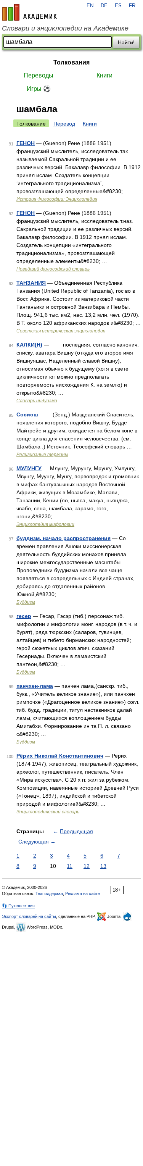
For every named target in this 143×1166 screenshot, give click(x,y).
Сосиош (27, 414)
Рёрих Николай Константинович (59, 756)
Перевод (64, 124)
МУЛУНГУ (29, 468)
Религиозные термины (42, 454)
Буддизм (25, 602)
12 (87, 866)
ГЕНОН (25, 143)
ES (118, 5)
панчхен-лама (34, 686)
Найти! (126, 42)
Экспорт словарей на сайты (29, 916)
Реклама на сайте (82, 893)
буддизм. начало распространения (63, 538)
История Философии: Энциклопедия (56, 199)
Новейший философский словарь (53, 269)
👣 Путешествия (18, 905)
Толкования (71, 62)
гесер (23, 616)
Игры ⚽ (39, 88)
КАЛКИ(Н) (29, 345)
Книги (104, 75)
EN (90, 5)
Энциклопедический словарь (47, 811)
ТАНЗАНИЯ (31, 283)
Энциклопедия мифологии (45, 524)
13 (103, 866)
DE (104, 5)
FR (132, 5)
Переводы (38, 75)
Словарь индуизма (36, 400)
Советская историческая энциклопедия (60, 331)
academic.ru (29, 12)
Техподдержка (49, 893)
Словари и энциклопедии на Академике (65, 28)
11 (69, 866)
